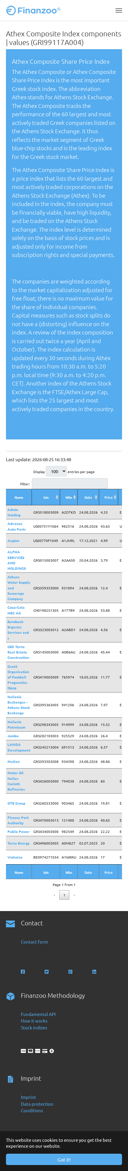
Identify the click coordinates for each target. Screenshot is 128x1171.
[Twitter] (47, 971)
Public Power (18, 831)
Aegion (13, 540)
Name (19, 497)
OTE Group (16, 803)
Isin (46, 497)
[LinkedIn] (94, 971)
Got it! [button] (64, 1159)
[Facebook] (23, 971)
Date (88, 497)
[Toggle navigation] (118, 10)
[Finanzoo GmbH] (34, 10)
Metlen (13, 761)
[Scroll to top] (115, 1158)
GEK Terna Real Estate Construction (18, 652)
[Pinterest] (71, 971)
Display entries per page (64, 471)
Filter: (25, 483)
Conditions (32, 1110)
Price (108, 497)
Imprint (28, 1097)
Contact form (34, 941)
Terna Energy (18, 843)
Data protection (37, 1104)
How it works (34, 1020)
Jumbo (12, 735)
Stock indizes (34, 1027)
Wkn (68, 497)
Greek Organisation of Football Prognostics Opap (18, 677)
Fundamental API (38, 1014)
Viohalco (14, 857)
